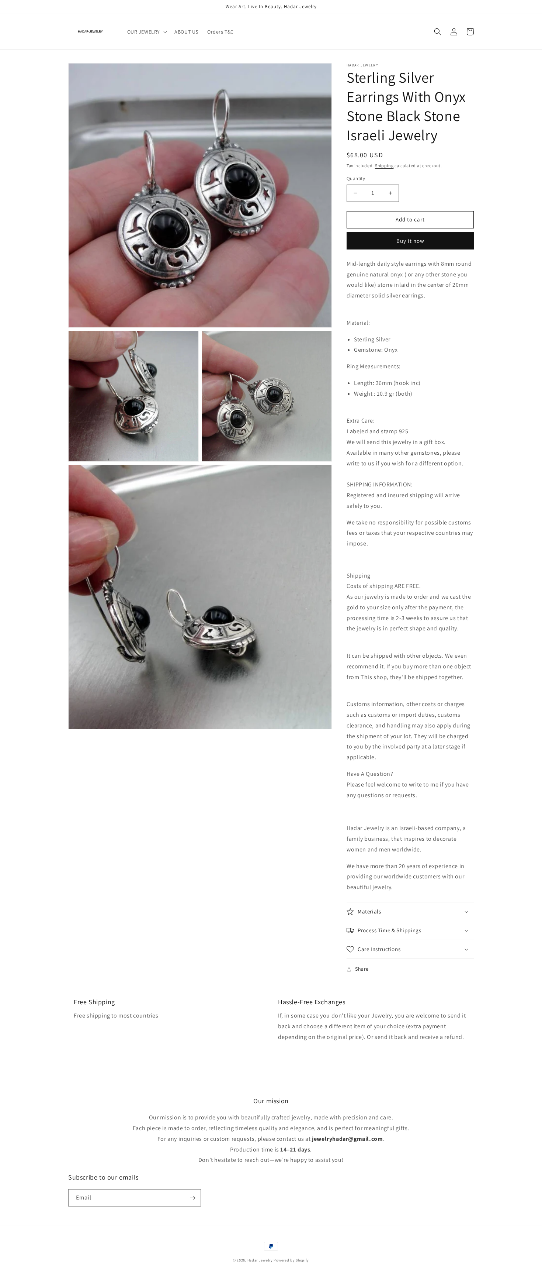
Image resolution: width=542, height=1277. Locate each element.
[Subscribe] (192, 1198)
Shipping (384, 165)
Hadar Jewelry (260, 1260)
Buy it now (410, 240)
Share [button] (362, 969)
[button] (146, 31)
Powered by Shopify (291, 1260)
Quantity (356, 178)
